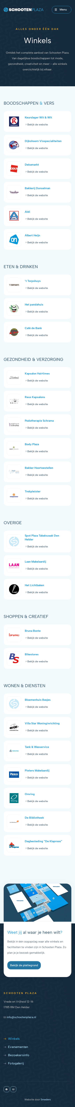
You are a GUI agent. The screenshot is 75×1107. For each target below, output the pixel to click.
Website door (37, 1099)
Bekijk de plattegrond (24, 965)
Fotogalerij (16, 1063)
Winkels (14, 1039)
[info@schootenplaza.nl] (13, 1089)
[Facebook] (6, 1089)
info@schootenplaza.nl (21, 1017)
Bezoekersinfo (18, 1055)
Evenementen (18, 1047)
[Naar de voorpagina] (23, 9)
